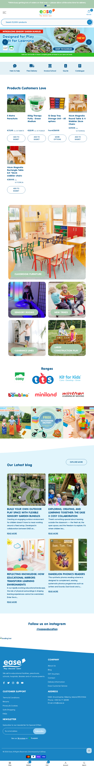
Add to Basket (16, 138)
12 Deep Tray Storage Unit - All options (57, 118)
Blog (50, 670)
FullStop (43, 752)
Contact (51, 678)
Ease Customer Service (57, 686)
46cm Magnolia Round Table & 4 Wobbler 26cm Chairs (77, 119)
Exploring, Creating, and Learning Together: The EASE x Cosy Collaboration (66, 512)
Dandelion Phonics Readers (66, 574)
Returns (6, 702)
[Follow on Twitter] (8, 683)
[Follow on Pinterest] (18, 683)
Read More (12, 533)
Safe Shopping (9, 710)
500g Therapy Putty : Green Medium (34, 118)
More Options (57, 138)
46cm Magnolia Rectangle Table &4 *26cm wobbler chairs (15, 171)
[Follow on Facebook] (4, 683)
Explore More (76, 462)
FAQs (5, 714)
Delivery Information (56, 682)
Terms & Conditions (11, 698)
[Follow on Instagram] (13, 683)
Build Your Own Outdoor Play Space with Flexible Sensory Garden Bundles (24, 512)
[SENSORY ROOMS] (27, 299)
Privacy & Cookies (10, 706)
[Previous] (5, 42)
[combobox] (48, 22)
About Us (52, 666)
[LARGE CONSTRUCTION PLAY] (67, 338)
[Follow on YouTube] (22, 683)
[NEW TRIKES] (67, 299)
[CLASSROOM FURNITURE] (47, 242)
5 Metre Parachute (12, 117)
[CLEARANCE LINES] (27, 338)
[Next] (89, 42)
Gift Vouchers (53, 674)
